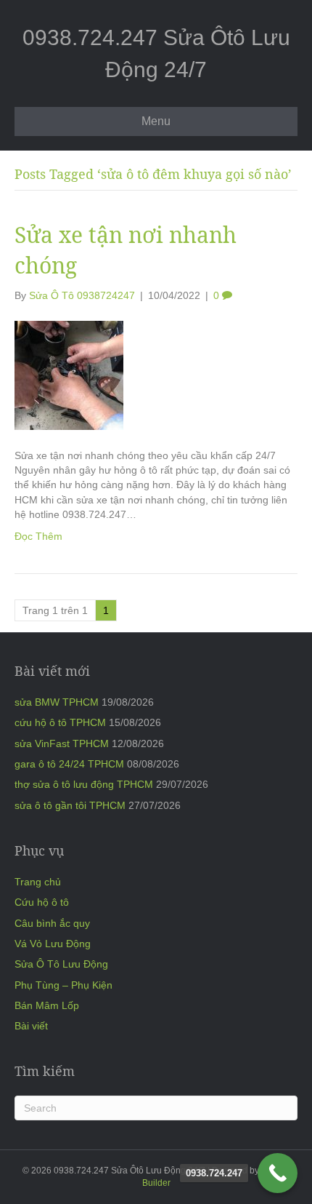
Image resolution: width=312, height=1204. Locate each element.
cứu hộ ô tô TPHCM (60, 722)
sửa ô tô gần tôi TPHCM (70, 805)
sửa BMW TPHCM (57, 702)
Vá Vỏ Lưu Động (53, 943)
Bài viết (31, 1026)
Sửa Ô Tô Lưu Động (61, 964)
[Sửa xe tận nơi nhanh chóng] (69, 374)
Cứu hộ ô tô (42, 902)
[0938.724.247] (277, 1173)
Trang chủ (38, 882)
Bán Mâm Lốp (47, 1005)
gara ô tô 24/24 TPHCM (69, 764)
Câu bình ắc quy (52, 923)
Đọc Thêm (38, 536)
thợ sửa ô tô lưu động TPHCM (84, 784)
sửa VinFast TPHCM (62, 743)
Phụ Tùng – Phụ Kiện (63, 985)
